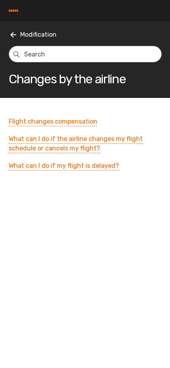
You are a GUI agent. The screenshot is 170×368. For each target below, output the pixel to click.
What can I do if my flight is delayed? (64, 165)
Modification (38, 34)
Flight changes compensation (53, 121)
